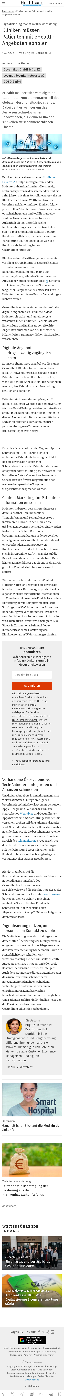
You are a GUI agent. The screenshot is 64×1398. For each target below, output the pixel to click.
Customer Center (19, 1348)
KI (47, 280)
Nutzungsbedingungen (25, 719)
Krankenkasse (52, 894)
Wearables (26, 813)
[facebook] (3, 1394)
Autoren (28, 1355)
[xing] (22, 1394)
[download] (51, 1394)
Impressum (16, 1355)
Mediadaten (15, 1351)
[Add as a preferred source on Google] (32, 1340)
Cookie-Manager (32, 1351)
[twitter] (12, 1394)
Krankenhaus (8, 11)
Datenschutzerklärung (25, 727)
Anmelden (55, 3)
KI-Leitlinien (48, 1351)
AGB (5, 1348)
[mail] (42, 1394)
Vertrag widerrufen (44, 1355)
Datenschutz (36, 1348)
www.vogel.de (32, 1379)
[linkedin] (32, 1394)
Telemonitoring (27, 840)
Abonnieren (32, 685)
